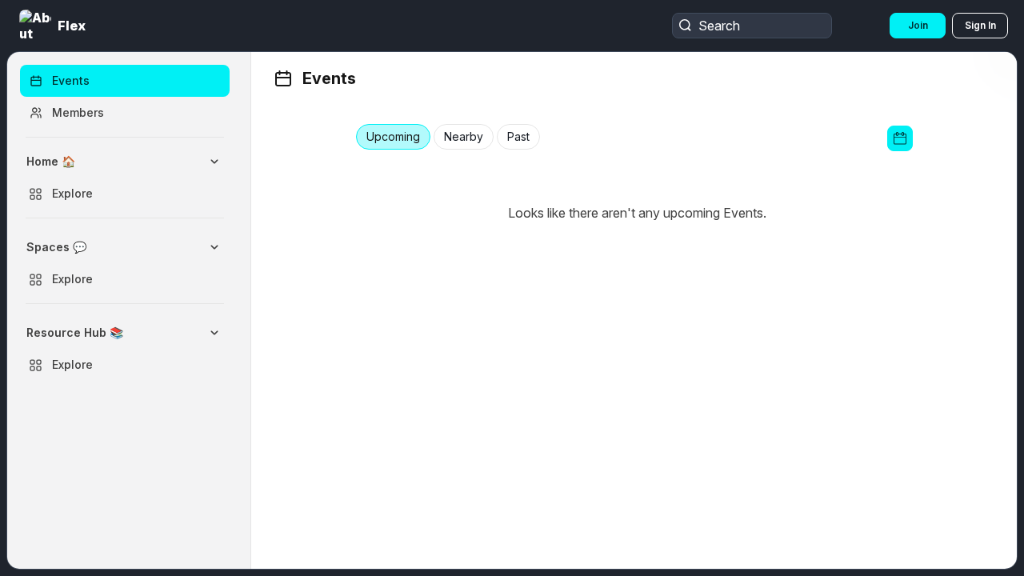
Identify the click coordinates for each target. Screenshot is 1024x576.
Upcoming (393, 136)
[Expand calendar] (900, 138)
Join (918, 25)
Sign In (980, 25)
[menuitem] (125, 178)
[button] (54, 25)
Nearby (463, 136)
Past (518, 136)
